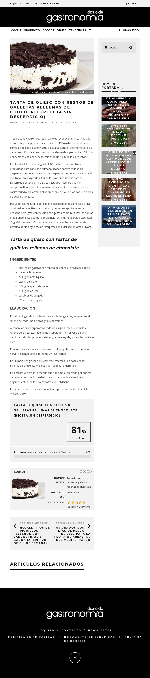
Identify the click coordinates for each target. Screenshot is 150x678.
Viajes (61, 30)
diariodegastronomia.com (32, 123)
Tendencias (77, 30)
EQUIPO (15, 3)
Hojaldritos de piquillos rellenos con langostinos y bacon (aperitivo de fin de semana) (32, 535)
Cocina (16, 30)
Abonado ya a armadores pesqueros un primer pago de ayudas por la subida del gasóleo (119, 214)
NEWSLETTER (49, 3)
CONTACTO (30, 3)
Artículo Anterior (34, 523)
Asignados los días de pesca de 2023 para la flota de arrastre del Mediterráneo (72, 534)
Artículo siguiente (70, 523)
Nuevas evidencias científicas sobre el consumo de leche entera (119, 187)
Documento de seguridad (89, 637)
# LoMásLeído (129, 30)
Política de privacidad (31, 637)
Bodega (48, 30)
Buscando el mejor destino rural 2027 (119, 133)
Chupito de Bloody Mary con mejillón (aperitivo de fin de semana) (119, 161)
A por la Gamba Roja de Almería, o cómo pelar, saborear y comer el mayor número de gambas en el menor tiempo (119, 106)
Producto (32, 30)
